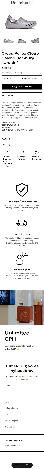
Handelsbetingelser (11, 421)
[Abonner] (36, 385)
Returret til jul (10, 427)
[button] (16, 465)
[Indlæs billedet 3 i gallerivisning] (35, 40)
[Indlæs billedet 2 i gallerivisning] (22, 40)
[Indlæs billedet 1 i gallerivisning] (8, 40)
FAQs (7, 414)
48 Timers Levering (11, 408)
